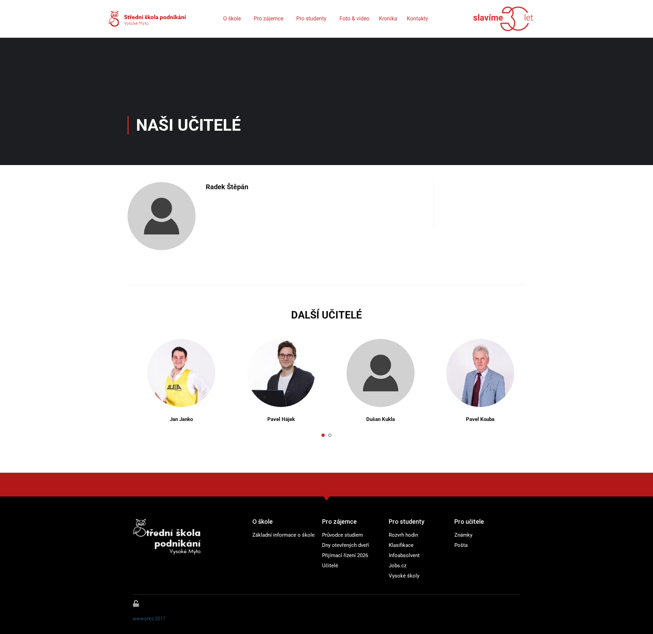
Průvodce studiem (342, 535)
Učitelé (330, 566)
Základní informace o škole (283, 535)
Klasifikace (401, 545)
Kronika (388, 18)
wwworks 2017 (149, 618)
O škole (232, 18)
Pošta (461, 545)
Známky (463, 535)
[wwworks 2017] (136, 603)
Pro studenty (311, 18)
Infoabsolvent (404, 555)
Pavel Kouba (480, 419)
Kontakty (417, 18)
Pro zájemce (268, 18)
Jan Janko (181, 419)
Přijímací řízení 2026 (345, 555)
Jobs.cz (397, 566)
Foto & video (354, 18)
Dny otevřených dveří (345, 545)
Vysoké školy (404, 576)
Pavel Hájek (281, 419)
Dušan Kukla (380, 419)
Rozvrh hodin (403, 535)
